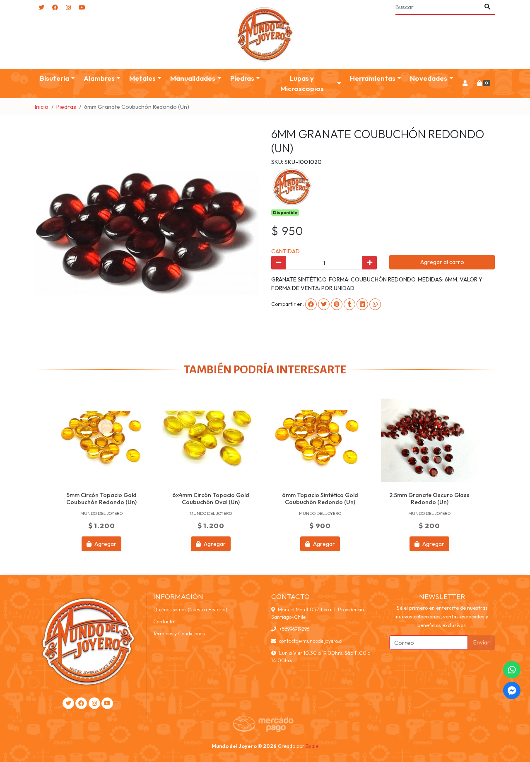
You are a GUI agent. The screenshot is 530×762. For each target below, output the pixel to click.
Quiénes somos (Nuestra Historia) (190, 609)
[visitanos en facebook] (55, 7)
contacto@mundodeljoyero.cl (310, 641)
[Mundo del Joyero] (265, 34)
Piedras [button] (242, 78)
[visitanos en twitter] (41, 7)
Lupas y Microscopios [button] (302, 83)
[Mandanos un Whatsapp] (511, 669)
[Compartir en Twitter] (324, 304)
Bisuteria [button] (54, 78)
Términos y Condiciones (179, 633)
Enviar (481, 642)
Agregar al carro (442, 262)
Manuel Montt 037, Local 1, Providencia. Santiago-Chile (318, 613)
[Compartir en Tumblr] (349, 304)
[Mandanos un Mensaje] (511, 690)
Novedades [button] (428, 78)
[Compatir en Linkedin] (362, 304)
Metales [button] (142, 78)
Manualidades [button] (192, 78)
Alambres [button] (99, 78)
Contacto (163, 621)
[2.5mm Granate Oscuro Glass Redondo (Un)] (429, 440)
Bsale (312, 746)
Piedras (66, 107)
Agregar (104, 544)
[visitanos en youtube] (82, 7)
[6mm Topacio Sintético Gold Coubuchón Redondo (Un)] (320, 440)
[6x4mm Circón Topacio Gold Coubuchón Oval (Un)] (210, 440)
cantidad (285, 251)
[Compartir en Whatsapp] (375, 304)
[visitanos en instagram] (68, 7)
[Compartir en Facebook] (311, 304)
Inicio (41, 107)
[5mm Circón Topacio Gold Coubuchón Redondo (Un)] (101, 440)
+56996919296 (294, 629)
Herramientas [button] (372, 78)
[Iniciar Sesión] (465, 83)
